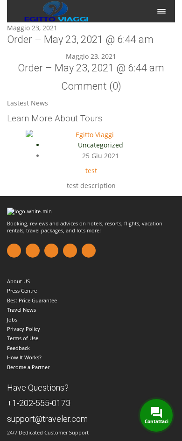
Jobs (12, 319)
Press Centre (22, 290)
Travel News (21, 309)
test (91, 170)
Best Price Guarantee (32, 300)
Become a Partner (28, 367)
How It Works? (24, 357)
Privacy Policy (23, 328)
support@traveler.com (47, 419)
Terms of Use (22, 338)
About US (18, 281)
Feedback (18, 347)
